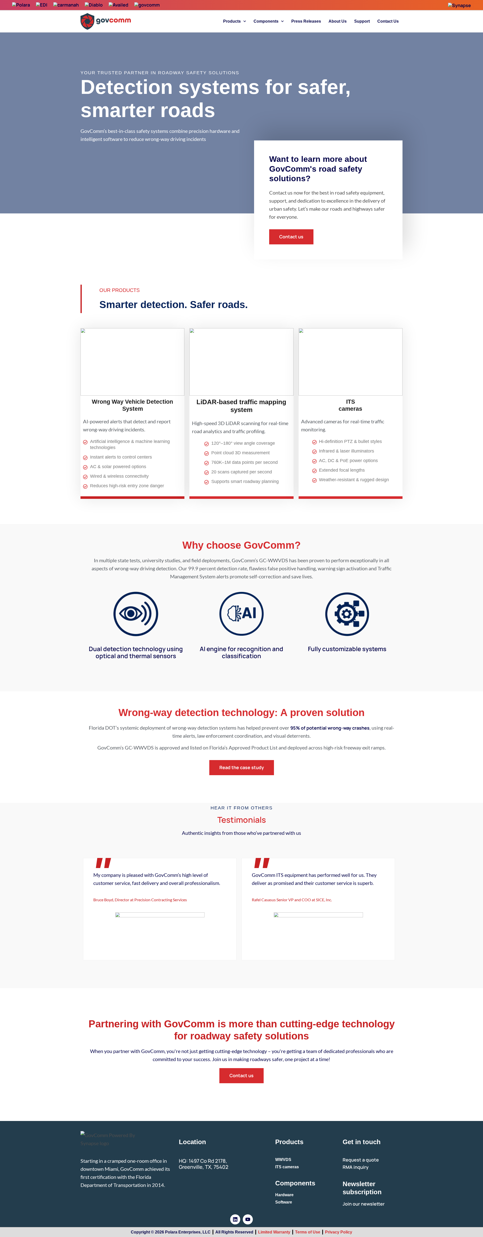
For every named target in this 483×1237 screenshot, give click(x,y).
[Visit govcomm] (147, 5)
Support (362, 21)
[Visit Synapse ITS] (459, 5)
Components (266, 21)
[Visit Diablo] (94, 5)
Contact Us (388, 21)
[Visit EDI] (41, 5)
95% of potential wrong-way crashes (330, 728)
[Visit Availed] (118, 5)
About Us (338, 21)
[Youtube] (248, 1219)
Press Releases (306, 21)
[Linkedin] (235, 1219)
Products (232, 21)
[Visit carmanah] (66, 5)
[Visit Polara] (21, 5)
